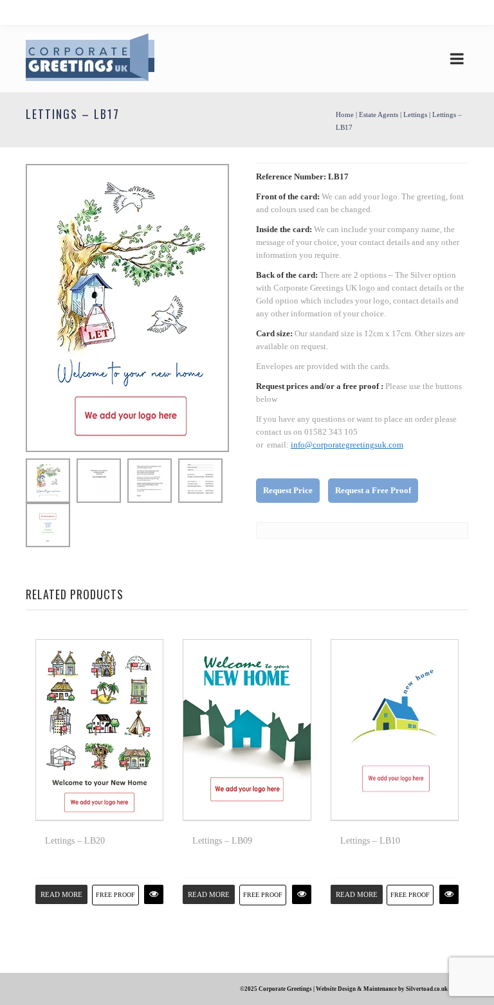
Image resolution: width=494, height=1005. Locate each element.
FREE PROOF (115, 894)
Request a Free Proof (373, 490)
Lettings (415, 114)
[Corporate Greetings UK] (90, 59)
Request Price (288, 490)
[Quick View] (153, 894)
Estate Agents (378, 114)
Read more (61, 894)
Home (345, 114)
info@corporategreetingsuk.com (347, 444)
